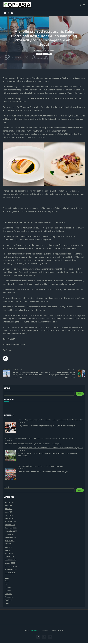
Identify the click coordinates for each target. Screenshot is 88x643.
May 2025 (8, 550)
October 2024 (10, 572)
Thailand (8, 600)
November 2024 (11, 569)
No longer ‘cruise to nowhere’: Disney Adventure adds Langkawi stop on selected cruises (39, 438)
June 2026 (8, 509)
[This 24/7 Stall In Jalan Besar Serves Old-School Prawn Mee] (10, 474)
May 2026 (8, 512)
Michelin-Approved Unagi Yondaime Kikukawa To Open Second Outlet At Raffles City (50, 420)
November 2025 (11, 531)
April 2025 (9, 553)
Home (27, 630)
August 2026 (9, 502)
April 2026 (9, 515)
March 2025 (9, 557)
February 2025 (10, 560)
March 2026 (9, 518)
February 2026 (10, 521)
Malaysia (8, 594)
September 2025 (11, 537)
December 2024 (11, 566)
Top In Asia (39, 50)
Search (79, 393)
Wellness (60, 630)
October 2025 (10, 534)
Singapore (47, 54)
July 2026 (8, 505)
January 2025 (10, 563)
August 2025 (9, 541)
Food (39, 54)
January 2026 (10, 525)
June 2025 (8, 547)
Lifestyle (8, 587)
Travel (7, 603)
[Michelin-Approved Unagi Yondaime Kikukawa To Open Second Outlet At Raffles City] (10, 427)
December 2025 (11, 528)
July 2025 (8, 544)
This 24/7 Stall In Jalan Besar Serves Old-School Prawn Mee (40, 466)
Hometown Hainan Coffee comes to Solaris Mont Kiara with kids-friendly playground (50, 448)
